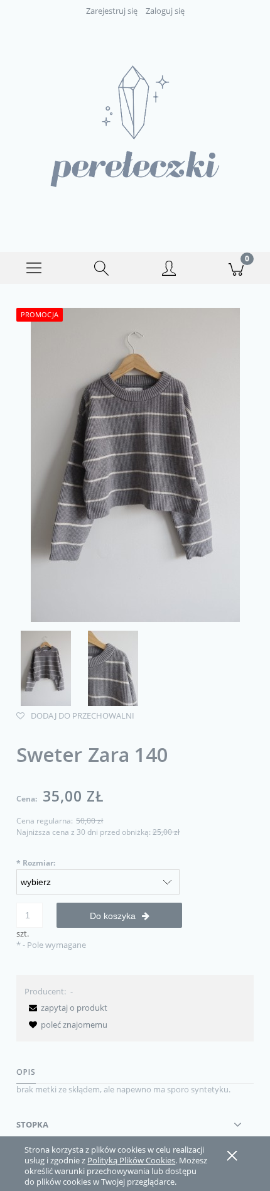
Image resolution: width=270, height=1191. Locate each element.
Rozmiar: (35, 862)
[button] (34, 268)
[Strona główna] (135, 126)
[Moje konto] (169, 270)
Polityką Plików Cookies (131, 1160)
